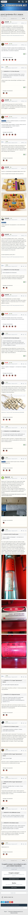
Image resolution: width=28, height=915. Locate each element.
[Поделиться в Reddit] (10, 902)
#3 (25, 67)
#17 (25, 458)
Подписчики (13, 892)
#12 (25, 314)
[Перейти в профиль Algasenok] (2, 477)
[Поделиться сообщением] (23, 23)
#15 (25, 383)
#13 (25, 334)
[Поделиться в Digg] (8, 902)
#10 (25, 266)
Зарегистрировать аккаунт (14, 878)
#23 (25, 778)
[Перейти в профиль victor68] (2, 22)
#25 (25, 844)
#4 (25, 101)
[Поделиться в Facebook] (6, 902)
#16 (25, 427)
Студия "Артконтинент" (17, 680)
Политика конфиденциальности (15, 911)
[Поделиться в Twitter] (4, 902)
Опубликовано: (11, 23)
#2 (25, 44)
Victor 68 (14, 71)
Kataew (13, 726)
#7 (25, 168)
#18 (25, 478)
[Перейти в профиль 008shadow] (2, 750)
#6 (25, 142)
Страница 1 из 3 (14, 18)
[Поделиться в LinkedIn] (2, 902)
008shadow (14, 812)
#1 (25, 23)
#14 (25, 363)
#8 (25, 219)
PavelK (13, 534)
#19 (25, 530)
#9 (25, 235)
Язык (5, 911)
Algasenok (14, 694)
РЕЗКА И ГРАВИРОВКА (18, 15)
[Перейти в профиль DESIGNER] (2, 383)
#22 (25, 750)
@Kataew (3, 461)
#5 (25, 117)
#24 (25, 809)
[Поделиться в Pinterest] (12, 902)
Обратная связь (14, 912)
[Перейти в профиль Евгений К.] (2, 67)
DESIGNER (14, 431)
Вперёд (23, 18)
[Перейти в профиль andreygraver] (2, 333)
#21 (25, 723)
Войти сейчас (14, 887)
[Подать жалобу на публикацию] (21, 266)
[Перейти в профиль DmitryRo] (2, 219)
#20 (25, 676)
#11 (25, 295)
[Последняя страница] (26, 18)
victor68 (5, 15)
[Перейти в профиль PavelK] (2, 44)
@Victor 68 (4, 120)
